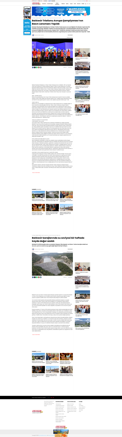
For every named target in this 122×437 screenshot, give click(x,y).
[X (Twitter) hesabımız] (48, 397)
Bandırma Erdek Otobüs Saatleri (61, 416)
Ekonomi (78, 3)
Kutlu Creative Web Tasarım (54, 435)
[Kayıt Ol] (85, 4)
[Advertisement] (95, 21)
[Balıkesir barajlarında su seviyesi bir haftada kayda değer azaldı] (52, 194)
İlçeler (67, 3)
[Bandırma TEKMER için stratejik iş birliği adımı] (82, 52)
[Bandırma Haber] (36, 4)
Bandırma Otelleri (70, 405)
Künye (80, 411)
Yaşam (71, 3)
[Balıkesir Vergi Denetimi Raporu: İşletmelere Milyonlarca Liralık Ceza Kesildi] (52, 207)
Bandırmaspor (50, 3)
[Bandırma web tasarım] (27, 34)
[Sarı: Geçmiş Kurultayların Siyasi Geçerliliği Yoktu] (82, 108)
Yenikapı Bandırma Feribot (60, 405)
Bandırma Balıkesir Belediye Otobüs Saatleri (60, 421)
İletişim (80, 404)
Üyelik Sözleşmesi (82, 408)
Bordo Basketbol (57, 4)
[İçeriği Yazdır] (41, 67)
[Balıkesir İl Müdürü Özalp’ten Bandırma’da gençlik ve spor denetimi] (66, 207)
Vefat (75, 3)
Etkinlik (83, 3)
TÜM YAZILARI (70, 35)
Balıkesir (63, 3)
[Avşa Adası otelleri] (61, 432)
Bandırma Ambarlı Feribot (60, 407)
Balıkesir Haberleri (70, 37)
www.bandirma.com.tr (43, 435)
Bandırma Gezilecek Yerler (71, 407)
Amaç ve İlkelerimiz (82, 407)
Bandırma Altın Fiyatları (59, 408)
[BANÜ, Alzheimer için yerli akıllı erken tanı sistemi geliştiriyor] (82, 95)
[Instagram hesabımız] (85, 0)
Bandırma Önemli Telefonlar (72, 408)
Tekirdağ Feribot (58, 404)
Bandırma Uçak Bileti (59, 419)
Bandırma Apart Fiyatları (60, 417)
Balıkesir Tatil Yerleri (70, 404)
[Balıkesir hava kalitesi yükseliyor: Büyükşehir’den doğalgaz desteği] (66, 369)
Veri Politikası (81, 405)
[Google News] (70, 67)
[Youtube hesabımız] (51, 397)
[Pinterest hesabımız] (88, 0)
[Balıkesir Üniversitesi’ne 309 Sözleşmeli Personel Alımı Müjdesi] (38, 194)
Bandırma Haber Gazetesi (39, 35)
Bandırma (44, 3)
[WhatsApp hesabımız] (89, 0)
